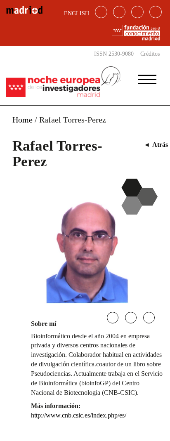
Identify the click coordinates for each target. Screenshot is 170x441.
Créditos (150, 54)
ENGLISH (76, 13)
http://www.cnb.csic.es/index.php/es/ (78, 415)
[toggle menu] (147, 76)
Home (22, 119)
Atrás (160, 144)
